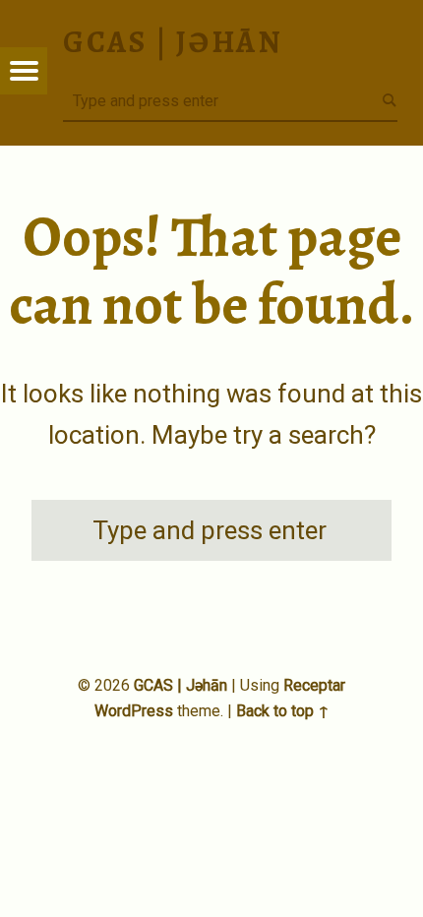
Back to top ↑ (283, 711)
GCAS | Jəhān (180, 685)
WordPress (133, 711)
